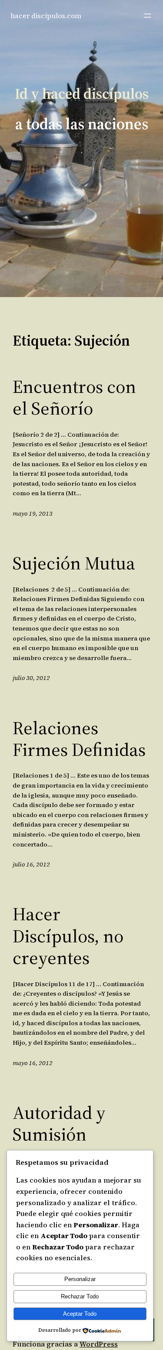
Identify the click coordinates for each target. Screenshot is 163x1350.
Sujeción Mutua (74, 563)
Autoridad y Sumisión (59, 1123)
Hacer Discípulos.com (45, 15)
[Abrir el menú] (147, 15)
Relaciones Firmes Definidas (79, 739)
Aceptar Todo (79, 1314)
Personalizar (80, 1279)
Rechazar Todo (80, 1296)
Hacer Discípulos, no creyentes (68, 935)
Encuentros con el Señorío (74, 397)
